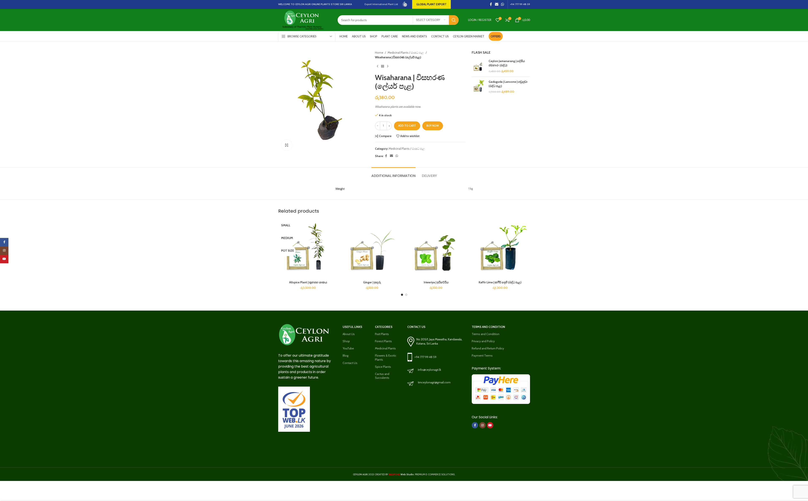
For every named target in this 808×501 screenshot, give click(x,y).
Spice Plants (383, 367)
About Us (349, 334)
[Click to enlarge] (286, 145)
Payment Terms (482, 355)
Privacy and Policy (483, 341)
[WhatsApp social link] (502, 4)
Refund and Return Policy (488, 348)
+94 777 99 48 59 (425, 357)
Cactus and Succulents (382, 376)
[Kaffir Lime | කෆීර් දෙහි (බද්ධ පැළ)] (500, 248)
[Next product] (387, 66)
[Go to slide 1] (402, 295)
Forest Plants (383, 341)
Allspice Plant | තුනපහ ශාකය (308, 282)
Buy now (432, 125)
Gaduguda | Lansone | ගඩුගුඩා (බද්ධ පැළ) (508, 84)
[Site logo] (405, 4)
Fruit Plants (382, 334)
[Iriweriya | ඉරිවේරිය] (436, 248)
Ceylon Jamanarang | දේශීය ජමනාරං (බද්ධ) (507, 63)
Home (379, 52)
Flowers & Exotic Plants (385, 357)
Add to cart (407, 125)
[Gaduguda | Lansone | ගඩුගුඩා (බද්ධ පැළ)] (478, 87)
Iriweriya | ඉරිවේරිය (436, 282)
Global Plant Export (431, 4)
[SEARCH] (454, 20)
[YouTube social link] (490, 425)
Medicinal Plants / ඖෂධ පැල (406, 52)
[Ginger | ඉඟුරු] (372, 248)
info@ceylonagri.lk (429, 370)
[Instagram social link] (482, 425)
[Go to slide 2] (406, 295)
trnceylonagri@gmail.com (434, 382)
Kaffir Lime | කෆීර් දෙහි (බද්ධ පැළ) (500, 282)
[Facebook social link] (490, 4)
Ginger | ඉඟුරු (372, 282)
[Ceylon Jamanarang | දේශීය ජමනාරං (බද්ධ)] (478, 66)
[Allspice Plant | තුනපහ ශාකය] (308, 248)
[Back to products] (382, 66)
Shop (346, 341)
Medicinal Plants (385, 348)
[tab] (393, 173)
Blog (345, 355)
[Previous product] (377, 66)
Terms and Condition (485, 334)
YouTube (348, 348)
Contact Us (350, 363)
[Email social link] (496, 4)
